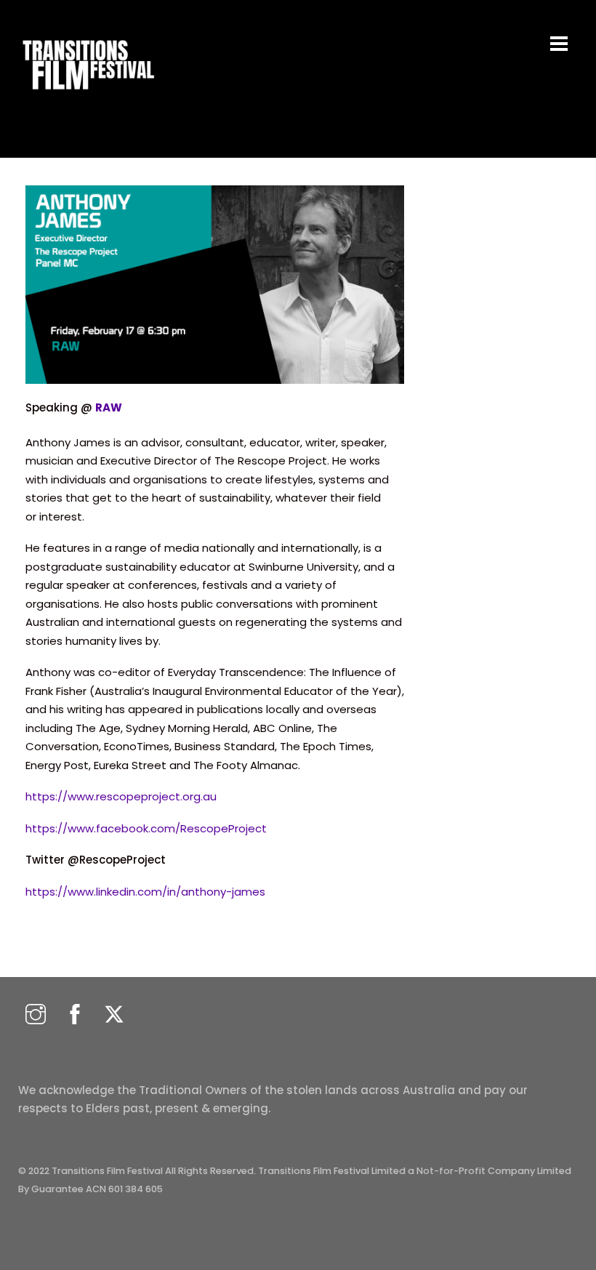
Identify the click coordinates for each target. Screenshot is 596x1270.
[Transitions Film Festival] (87, 97)
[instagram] (35, 1015)
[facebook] (74, 1015)
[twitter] (114, 1015)
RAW (108, 407)
